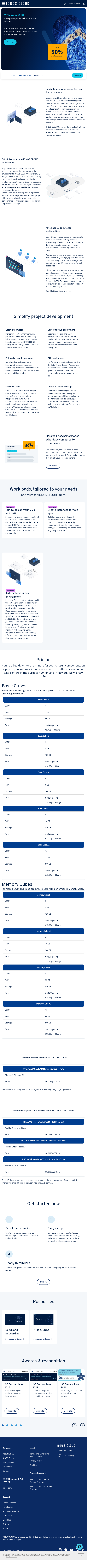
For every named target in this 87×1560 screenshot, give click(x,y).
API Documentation (11, 1511)
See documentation (13, 1339)
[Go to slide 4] (16, 1425)
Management (8, 1462)
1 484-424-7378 (73, 3)
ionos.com (7, 1488)
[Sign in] (83, 3)
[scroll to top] (68, 75)
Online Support (9, 1503)
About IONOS (8, 1454)
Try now (10, 42)
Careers (6, 1471)
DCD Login (7, 1515)
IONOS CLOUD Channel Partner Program (40, 1480)
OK (81, 1555)
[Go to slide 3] (12, 1425)
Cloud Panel (8, 1520)
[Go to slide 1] (3, 1425)
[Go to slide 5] (21, 1425)
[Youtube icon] (71, 1550)
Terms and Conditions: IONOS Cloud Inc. (39, 1455)
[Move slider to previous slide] (74, 1425)
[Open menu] (3, 3)
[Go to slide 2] (7, 1425)
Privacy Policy (35, 1461)
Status (5, 1528)
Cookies (33, 1465)
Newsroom (7, 1466)
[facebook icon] (65, 1550)
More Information (11, 1557)
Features (37, 75)
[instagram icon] (60, 1550)
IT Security (7, 1524)
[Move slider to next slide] (82, 1425)
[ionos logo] (17, 3)
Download (53, 466)
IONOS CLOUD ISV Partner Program (41, 1487)
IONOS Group (8, 1458)
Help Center (8, 1507)
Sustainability (68, 1455)
